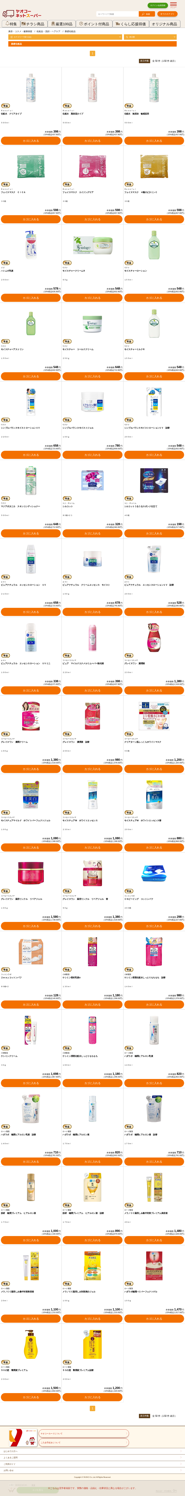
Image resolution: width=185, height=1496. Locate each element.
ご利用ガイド (10, 1464)
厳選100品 (64, 24)
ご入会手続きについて (51, 1442)
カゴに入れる (31, 140)
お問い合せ (9, 1470)
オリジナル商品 (164, 24)
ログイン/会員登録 (157, 5)
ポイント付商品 (96, 24)
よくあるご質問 (11, 1457)
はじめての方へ (11, 1451)
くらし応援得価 (133, 24)
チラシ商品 (35, 24)
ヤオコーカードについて (52, 1433)
